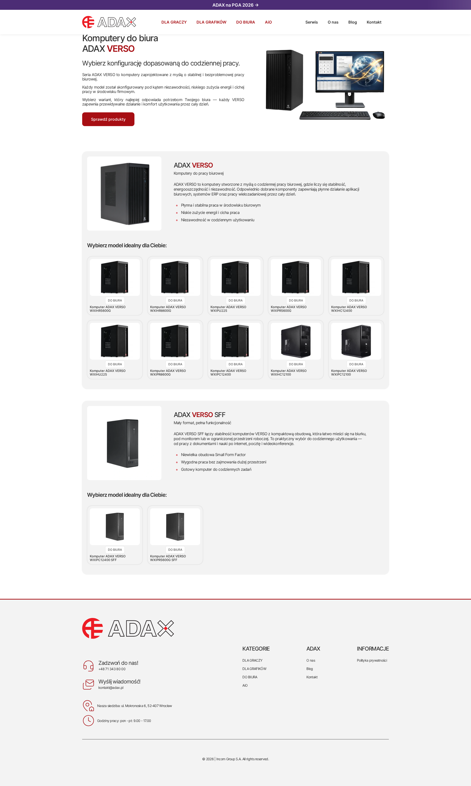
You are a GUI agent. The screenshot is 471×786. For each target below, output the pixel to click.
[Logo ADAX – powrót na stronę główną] (93, 22)
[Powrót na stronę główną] (128, 628)
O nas (310, 660)
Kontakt (311, 677)
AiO (245, 685)
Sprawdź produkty (108, 119)
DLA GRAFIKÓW (254, 669)
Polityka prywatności (372, 660)
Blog (309, 669)
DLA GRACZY (252, 660)
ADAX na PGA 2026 (235, 5)
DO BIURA (249, 677)
